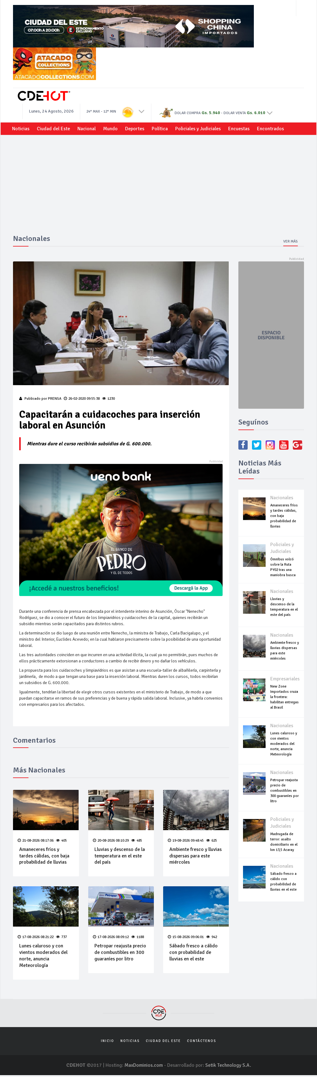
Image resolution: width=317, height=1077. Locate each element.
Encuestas (239, 129)
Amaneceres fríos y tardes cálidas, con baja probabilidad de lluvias (44, 856)
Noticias (20, 129)
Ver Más (290, 241)
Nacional (86, 129)
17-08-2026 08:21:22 (38, 937)
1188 (140, 937)
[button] (141, 111)
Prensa (54, 398)
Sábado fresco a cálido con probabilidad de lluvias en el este (193, 952)
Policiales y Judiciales (198, 129)
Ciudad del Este (53, 129)
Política (160, 129)
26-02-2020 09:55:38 (84, 398)
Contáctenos (201, 1041)
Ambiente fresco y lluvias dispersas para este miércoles (195, 856)
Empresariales (285, 679)
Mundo (110, 129)
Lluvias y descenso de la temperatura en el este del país (119, 856)
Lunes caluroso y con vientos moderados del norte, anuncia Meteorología (43, 955)
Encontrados (270, 129)
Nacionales (281, 498)
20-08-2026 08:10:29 (113, 840)
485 (139, 840)
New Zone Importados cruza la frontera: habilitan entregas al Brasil (284, 697)
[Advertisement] (158, 188)
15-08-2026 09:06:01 (188, 937)
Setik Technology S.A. (228, 1065)
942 (214, 937)
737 (64, 937)
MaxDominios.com (143, 1065)
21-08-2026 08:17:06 (38, 840)
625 (214, 840)
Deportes (134, 129)
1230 (111, 398)
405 (64, 840)
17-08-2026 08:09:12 (113, 937)
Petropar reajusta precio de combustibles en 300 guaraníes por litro (120, 952)
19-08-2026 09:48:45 (188, 840)
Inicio (107, 1041)
